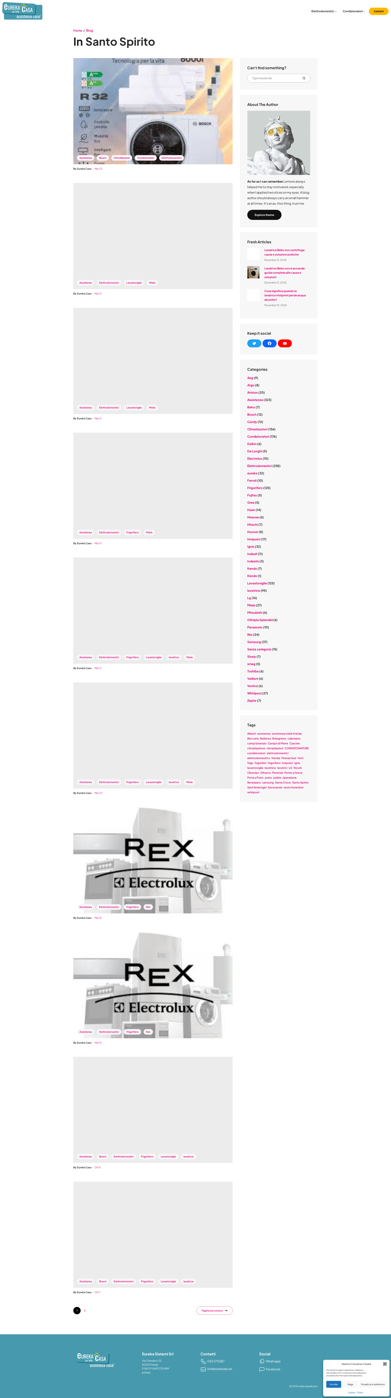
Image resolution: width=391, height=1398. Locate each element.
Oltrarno (265, 772)
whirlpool (253, 792)
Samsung (254, 642)
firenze (275, 758)
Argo (250, 385)
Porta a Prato (255, 777)
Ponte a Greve (293, 772)
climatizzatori (275, 748)
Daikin (252, 444)
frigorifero (274, 763)
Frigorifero (132, 532)
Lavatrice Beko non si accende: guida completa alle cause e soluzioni (285, 273)
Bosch (102, 157)
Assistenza (85, 157)
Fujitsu (252, 495)
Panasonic (255, 627)
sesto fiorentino (293, 787)
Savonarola (275, 787)
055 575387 (216, 1361)
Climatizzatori (122, 157)
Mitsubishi (254, 612)
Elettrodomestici (171, 157)
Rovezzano (254, 782)
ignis (297, 763)
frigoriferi (260, 763)
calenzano (293, 738)
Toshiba (253, 671)
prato (268, 777)
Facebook (273, 1369)
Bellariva (265, 738)
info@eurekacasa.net (219, 1368)
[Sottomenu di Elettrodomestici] (336, 11)
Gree (250, 502)
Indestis (253, 561)
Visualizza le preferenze (373, 1384)
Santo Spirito (300, 782)
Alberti (251, 733)
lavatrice (174, 657)
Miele (152, 282)
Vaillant (252, 678)
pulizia (277, 777)
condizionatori (256, 753)
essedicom (311, 1386)
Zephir (251, 700)
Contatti (379, 11)
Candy (252, 422)
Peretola (277, 772)
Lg (249, 598)
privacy (146, 1372)
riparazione (290, 777)
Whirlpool (254, 693)
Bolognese (279, 738)
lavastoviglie (255, 767)
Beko (251, 407)
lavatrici (282, 767)
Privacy (360, 1392)
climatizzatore (256, 748)
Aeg (250, 378)
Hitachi (252, 524)
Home (77, 30)
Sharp (251, 656)
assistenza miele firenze (287, 733)
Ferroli (252, 480)
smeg (251, 664)
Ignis (250, 546)
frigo (250, 763)
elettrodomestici (278, 753)
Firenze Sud (288, 758)
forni (300, 758)
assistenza (263, 733)
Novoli (298, 767)
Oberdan (253, 772)
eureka (252, 473)
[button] (384, 1363)
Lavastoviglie (134, 282)
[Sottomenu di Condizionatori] (364, 11)
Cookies (351, 1392)
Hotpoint (254, 539)
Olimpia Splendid (260, 620)
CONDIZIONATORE (297, 748)
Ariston (252, 392)
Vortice (252, 686)
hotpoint (287, 763)
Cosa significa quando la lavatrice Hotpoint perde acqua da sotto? (285, 295)
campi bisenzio (256, 743)
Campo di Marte (278, 743)
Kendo (252, 568)
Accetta (334, 1384)
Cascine (294, 743)
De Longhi (254, 451)
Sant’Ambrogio (257, 787)
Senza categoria (259, 649)
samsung (268, 782)
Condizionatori (145, 157)
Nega (350, 1384)
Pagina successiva (212, 1310)
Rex (148, 907)
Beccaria (253, 738)
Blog (89, 30)
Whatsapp (273, 1361)
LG (290, 767)
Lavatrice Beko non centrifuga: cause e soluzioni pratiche (284, 252)
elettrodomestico (258, 758)
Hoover (252, 532)
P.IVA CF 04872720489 (155, 1368)
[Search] (305, 78)
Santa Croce (283, 782)
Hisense (253, 517)
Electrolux (254, 458)
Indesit (252, 554)
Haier (251, 510)
